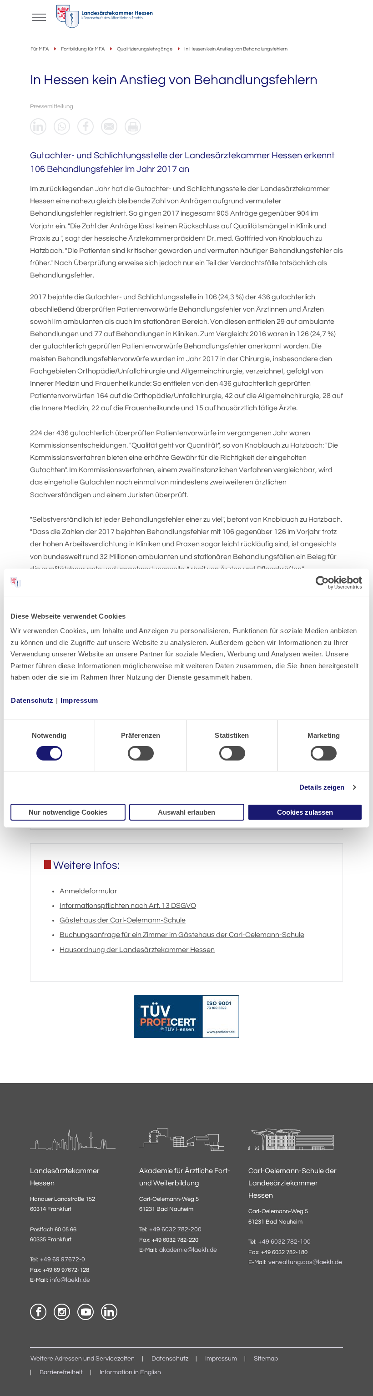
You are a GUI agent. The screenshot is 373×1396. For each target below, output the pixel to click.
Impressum (79, 700)
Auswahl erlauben (186, 812)
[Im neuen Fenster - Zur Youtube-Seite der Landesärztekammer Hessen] (85, 1312)
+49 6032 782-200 (175, 1229)
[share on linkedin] (38, 126)
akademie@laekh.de (188, 1250)
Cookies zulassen (305, 812)
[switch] (141, 753)
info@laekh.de (70, 1280)
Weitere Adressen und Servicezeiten (82, 1359)
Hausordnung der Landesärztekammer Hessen (137, 949)
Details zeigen (321, 787)
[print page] (133, 126)
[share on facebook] (85, 126)
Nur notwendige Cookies (68, 812)
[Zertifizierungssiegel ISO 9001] (186, 1018)
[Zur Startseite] (104, 18)
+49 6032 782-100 (284, 1242)
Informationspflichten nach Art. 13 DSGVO (128, 905)
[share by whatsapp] (62, 126)
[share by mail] (109, 126)
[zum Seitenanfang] (354, 1377)
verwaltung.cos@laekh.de (305, 1262)
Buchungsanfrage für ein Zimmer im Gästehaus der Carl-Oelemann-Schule (182, 934)
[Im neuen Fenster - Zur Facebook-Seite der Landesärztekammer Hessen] (38, 1312)
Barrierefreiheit (61, 1372)
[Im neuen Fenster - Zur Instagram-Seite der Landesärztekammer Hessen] (62, 1312)
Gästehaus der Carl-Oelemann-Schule (123, 920)
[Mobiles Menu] (39, 16)
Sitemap (266, 1359)
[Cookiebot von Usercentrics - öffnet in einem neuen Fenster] (323, 582)
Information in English (130, 1372)
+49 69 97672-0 (62, 1259)
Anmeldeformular (88, 891)
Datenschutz (32, 700)
